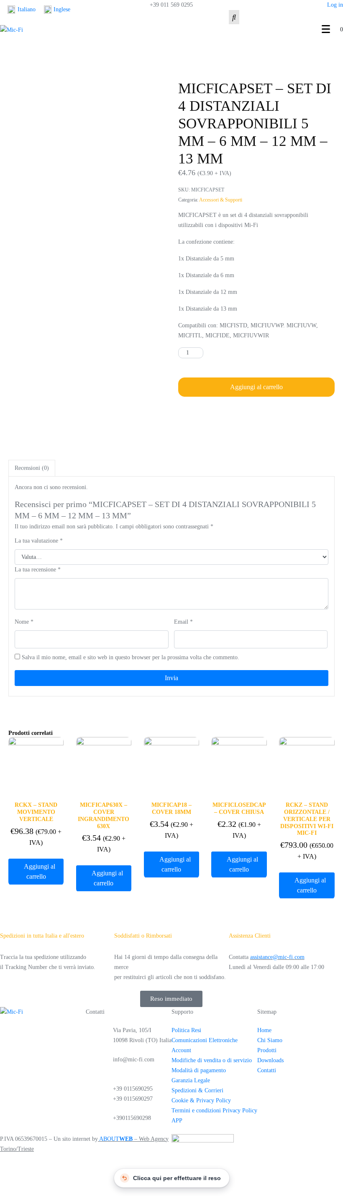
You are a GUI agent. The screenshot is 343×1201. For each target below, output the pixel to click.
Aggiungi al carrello (256, 386)
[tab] (31, 468)
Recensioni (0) (32, 468)
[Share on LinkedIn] (240, 416)
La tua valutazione (39, 541)
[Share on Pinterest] (222, 416)
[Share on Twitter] (203, 416)
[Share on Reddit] (258, 416)
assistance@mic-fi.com (277, 957)
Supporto (182, 1012)
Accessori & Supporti (220, 200)
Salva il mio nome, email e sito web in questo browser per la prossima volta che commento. (130, 657)
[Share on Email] (276, 416)
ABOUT (116, 1139)
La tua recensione (38, 569)
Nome (24, 622)
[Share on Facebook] (185, 416)
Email (183, 622)
